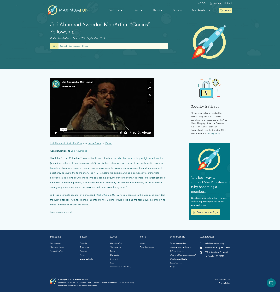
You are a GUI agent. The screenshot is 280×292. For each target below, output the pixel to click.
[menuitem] (116, 10)
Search (229, 3)
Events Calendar (86, 259)
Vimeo (108, 143)
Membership (199, 10)
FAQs (172, 267)
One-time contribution (179, 259)
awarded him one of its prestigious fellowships (138, 158)
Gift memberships (177, 251)
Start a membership (178, 243)
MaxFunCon (102, 195)
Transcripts (84, 247)
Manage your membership (181, 247)
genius (85, 46)
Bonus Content (176, 263)
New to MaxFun (56, 251)
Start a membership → (207, 212)
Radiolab (64, 46)
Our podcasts (55, 243)
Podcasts (114, 10)
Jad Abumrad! (79, 151)
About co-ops (115, 247)
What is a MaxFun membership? (183, 255)
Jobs (112, 263)
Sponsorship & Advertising (121, 267)
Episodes (84, 243)
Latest (136, 10)
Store (176, 10)
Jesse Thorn (94, 143)
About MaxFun (116, 243)
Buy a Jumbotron (147, 247)
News (82, 255)
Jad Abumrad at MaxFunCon (66, 143)
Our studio (114, 255)
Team (112, 251)
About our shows (57, 247)
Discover (83, 251)
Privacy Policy (224, 283)
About (156, 10)
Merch (142, 243)
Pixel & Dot (225, 280)
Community (114, 259)
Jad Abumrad (75, 46)
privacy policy (214, 133)
